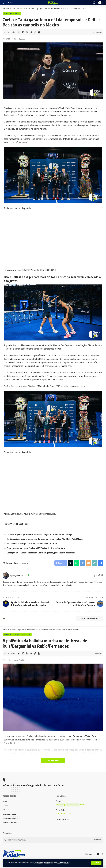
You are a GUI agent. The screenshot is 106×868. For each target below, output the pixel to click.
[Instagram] (102, 575)
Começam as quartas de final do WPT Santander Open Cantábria (36, 548)
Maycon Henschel (19, 575)
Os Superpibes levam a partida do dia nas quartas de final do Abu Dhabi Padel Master (45, 539)
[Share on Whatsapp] (27, 32)
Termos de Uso (63, 863)
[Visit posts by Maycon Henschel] (6, 575)
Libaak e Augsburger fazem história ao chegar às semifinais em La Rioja (39, 534)
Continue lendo (53, 760)
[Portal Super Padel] (53, 2)
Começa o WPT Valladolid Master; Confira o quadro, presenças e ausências (41, 552)
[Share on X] (23, 32)
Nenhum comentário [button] (91, 619)
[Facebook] (99, 575)
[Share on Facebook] (19, 32)
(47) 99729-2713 (63, 813)
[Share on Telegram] (31, 32)
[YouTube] (98, 854)
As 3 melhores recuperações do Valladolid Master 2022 (32, 543)
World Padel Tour (12, 13)
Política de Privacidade (44, 863)
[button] (96, 863)
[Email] (88, 563)
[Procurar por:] (49, 840)
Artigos (7, 634)
